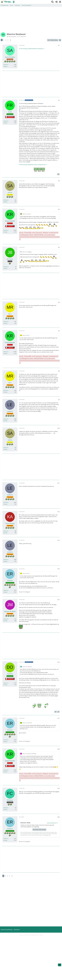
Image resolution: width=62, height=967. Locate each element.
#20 (59, 817)
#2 (59, 100)
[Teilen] (60, 40)
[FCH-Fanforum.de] (7, 1)
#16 (59, 662)
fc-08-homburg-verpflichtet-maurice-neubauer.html (32, 164)
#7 (59, 331)
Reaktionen (6, 64)
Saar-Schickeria (12, 36)
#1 (59, 45)
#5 (59, 247)
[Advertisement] (31, 20)
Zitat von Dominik (27, 723)
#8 (59, 371)
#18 (59, 749)
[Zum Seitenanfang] (59, 965)
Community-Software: (31, 935)
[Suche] (52, 1)
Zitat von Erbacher (27, 666)
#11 (59, 483)
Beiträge (5, 66)
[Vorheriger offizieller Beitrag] (55, 712)
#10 (59, 428)
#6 (59, 302)
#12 (59, 511)
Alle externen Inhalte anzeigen (39, 829)
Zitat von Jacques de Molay (29, 753)
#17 (59, 718)
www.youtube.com (52, 823)
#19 (59, 788)
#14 (59, 569)
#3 (59, 180)
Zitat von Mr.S (26, 335)
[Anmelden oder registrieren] (56, 2)
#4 (59, 209)
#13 (59, 540)
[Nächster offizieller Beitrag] (58, 174)
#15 (59, 599)
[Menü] (60, 1)
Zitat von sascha (26, 214)
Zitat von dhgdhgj (26, 252)
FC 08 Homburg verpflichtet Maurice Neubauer (31, 48)
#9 (59, 399)
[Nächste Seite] (10, 40)
